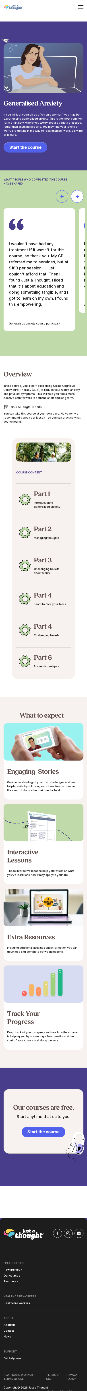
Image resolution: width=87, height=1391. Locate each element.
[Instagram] (68, 1233)
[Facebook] (57, 1233)
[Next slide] (77, 196)
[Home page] (13, 7)
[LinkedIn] (79, 1233)
